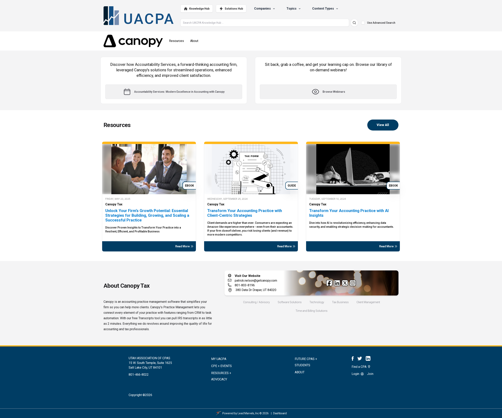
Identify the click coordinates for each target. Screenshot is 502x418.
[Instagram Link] (353, 283)
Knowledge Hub (199, 8)
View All (383, 125)
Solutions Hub (234, 8)
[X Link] (345, 283)
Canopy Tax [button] (113, 204)
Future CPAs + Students (306, 362)
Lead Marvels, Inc (248, 413)
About (300, 372)
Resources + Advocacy (221, 376)
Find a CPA (359, 367)
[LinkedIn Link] (337, 283)
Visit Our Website (247, 276)
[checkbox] (363, 22)
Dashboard (280, 413)
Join (370, 374)
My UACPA (218, 359)
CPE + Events (221, 366)
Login (356, 374)
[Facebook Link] (329, 283)
